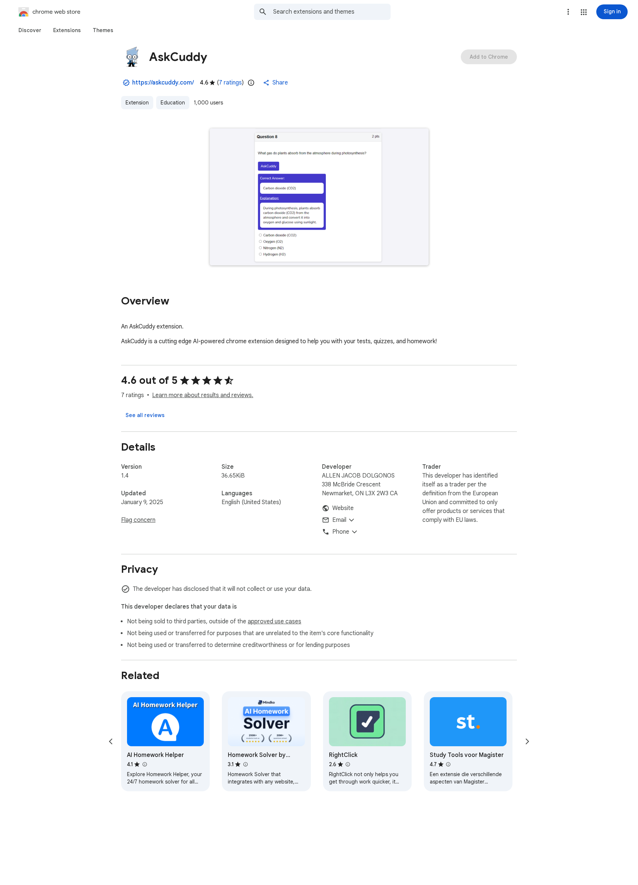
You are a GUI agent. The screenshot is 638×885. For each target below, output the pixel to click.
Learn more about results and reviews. (202, 395)
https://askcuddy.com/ (163, 82)
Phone (340, 532)
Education (173, 102)
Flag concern (138, 520)
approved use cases (274, 621)
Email (339, 520)
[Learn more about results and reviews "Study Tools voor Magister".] (448, 764)
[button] (583, 12)
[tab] (30, 30)
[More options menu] (568, 11)
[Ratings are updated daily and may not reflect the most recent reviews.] (251, 82)
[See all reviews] (145, 415)
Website (343, 508)
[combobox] (332, 11)
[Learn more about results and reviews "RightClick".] (348, 764)
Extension (137, 102)
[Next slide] (527, 741)
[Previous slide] (110, 741)
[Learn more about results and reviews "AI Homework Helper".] (144, 764)
